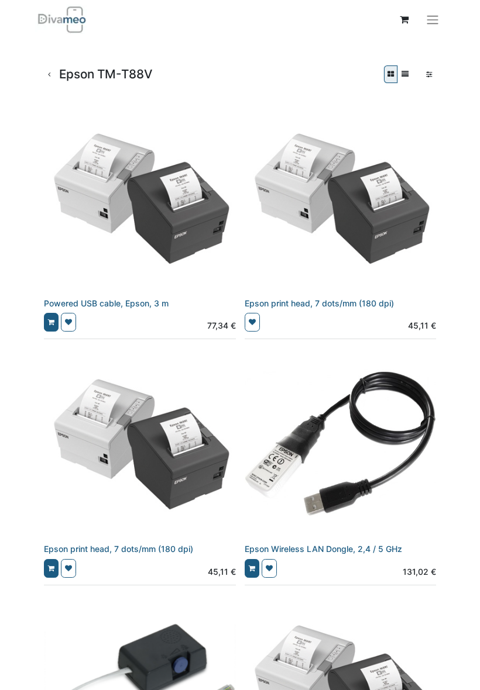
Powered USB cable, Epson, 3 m (106, 303)
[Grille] (390, 74)
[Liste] (405, 74)
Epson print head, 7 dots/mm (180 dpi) (319, 303)
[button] (51, 322)
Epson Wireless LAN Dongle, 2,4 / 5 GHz (323, 549)
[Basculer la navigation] (432, 19)
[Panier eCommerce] (404, 19)
